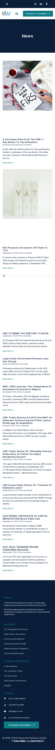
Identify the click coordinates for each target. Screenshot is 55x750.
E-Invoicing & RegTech (14, 639)
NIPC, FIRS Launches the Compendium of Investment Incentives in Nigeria (27, 388)
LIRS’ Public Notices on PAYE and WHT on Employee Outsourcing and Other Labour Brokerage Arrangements (27, 420)
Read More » (8, 163)
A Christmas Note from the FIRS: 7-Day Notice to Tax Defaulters (24, 141)
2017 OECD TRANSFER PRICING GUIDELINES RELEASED (21, 548)
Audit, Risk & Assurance (14, 634)
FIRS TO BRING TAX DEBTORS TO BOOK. (26, 333)
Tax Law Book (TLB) (13, 671)
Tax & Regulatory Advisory (16, 629)
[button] (7, 4)
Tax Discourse (10, 676)
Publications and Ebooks (15, 681)
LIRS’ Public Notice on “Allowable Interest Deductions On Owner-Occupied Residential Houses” (27, 454)
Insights (7, 685)
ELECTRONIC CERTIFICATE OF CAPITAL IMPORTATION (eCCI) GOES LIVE (25, 517)
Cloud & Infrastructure (14, 653)
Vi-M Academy (10, 666)
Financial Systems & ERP (15, 644)
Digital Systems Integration (16, 649)
